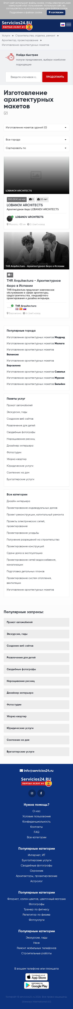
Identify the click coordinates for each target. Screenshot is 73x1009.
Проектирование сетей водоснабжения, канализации (31, 562)
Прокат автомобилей (20, 405)
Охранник (36, 870)
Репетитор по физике (36, 914)
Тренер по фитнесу (36, 909)
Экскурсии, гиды (17, 412)
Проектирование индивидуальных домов (32, 508)
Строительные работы (36, 953)
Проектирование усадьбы (23, 533)
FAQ (36, 832)
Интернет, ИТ (36, 855)
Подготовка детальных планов (25, 571)
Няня (36, 943)
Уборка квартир (17, 459)
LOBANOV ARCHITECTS (25, 205)
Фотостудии (14, 452)
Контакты (36, 827)
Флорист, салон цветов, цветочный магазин (36, 899)
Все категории (36, 837)
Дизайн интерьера (18, 501)
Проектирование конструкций (25, 546)
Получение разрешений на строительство (33, 539)
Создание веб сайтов (20, 419)
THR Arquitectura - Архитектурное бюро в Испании (34, 283)
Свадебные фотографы (21, 432)
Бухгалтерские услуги (20, 479)
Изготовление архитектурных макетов (36, 337)
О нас (36, 811)
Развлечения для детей (21, 425)
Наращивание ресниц (21, 439)
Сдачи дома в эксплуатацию (24, 553)
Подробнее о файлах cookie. (26, 12)
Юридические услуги (20, 466)
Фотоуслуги (36, 920)
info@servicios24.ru (38, 770)
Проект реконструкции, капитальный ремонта (35, 514)
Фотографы (36, 904)
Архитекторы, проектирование (36, 876)
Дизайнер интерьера (20, 445)
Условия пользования (36, 816)
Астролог (36, 881)
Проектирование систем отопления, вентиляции (29, 580)
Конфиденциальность (36, 821)
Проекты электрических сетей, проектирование (26, 524)
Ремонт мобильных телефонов (36, 948)
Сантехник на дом (18, 472)
